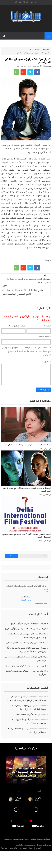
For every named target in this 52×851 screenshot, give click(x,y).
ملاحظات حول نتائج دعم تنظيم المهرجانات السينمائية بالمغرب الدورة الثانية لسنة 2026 (26, 636)
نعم (44, 589)
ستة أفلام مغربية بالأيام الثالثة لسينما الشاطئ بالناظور (26, 643)
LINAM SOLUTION (19, 839)
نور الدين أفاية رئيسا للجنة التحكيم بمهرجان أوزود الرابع (25, 628)
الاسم (47, 326)
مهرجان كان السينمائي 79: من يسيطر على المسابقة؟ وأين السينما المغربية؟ (26, 772)
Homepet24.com (29, 845)
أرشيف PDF (23, 848)
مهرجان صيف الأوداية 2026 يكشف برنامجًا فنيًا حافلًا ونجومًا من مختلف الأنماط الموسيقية (26, 650)
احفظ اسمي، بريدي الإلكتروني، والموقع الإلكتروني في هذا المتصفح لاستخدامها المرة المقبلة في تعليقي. (26, 351)
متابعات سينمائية (35, 49)
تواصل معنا (13, 848)
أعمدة (31, 848)
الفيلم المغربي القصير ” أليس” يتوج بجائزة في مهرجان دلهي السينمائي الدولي (26, 535)
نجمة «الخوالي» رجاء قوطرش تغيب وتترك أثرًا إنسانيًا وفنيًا (28, 445)
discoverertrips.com (43, 845)
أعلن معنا (4, 848)
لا (45, 592)
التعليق (46, 361)
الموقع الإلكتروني (43, 337)
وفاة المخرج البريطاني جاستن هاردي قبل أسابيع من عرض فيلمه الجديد (25, 659)
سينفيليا (46, 66)
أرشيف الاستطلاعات (41, 603)
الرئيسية (46, 49)
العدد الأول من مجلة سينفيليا (26, 714)
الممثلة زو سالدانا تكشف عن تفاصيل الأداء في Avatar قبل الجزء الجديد (27, 489)
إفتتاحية (38, 848)
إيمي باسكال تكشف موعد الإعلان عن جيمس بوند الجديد (25, 666)
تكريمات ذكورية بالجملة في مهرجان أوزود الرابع (28, 623)
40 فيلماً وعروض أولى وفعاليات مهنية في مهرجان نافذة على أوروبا (26, 673)
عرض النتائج (26, 600)
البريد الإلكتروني (17, 326)
